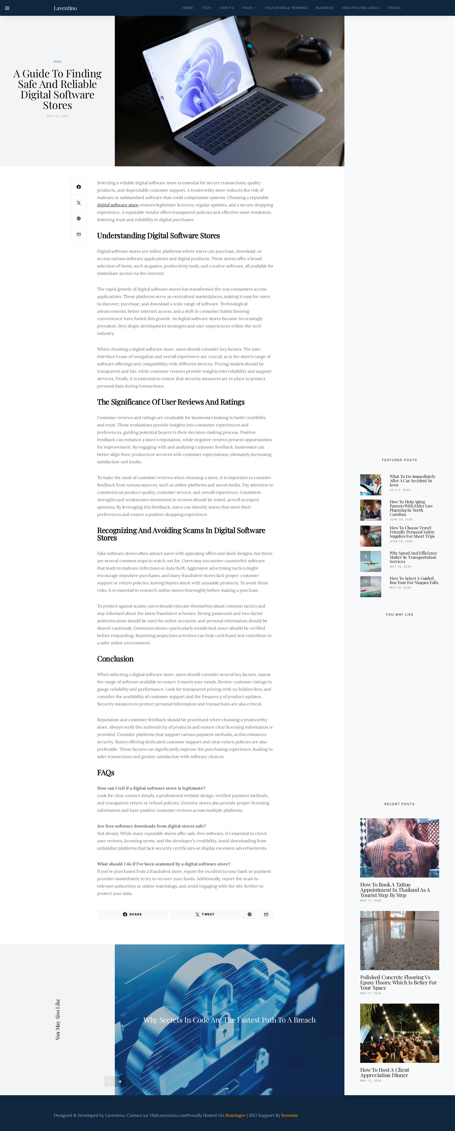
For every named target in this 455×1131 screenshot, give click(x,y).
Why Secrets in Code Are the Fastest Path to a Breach (230, 1019)
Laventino (65, 8)
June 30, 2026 (401, 519)
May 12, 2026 (371, 1080)
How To (227, 8)
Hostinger (235, 1115)
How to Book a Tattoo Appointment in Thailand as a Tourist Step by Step (395, 889)
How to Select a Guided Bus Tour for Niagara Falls (414, 580)
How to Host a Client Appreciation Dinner (384, 1072)
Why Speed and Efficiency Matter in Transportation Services (413, 557)
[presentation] (109, 1081)
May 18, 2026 (400, 587)
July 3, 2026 (400, 489)
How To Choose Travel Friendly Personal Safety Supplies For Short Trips (412, 532)
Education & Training (286, 8)
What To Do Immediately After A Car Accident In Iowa (413, 480)
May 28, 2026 (400, 566)
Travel (394, 8)
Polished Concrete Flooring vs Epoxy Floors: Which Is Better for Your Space (398, 982)
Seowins (289, 1115)
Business (325, 8)
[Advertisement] (399, 708)
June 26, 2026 (401, 541)
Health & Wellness (360, 8)
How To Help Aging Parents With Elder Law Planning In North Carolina (411, 508)
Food (248, 8)
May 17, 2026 (370, 900)
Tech (206, 8)
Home (188, 8)
